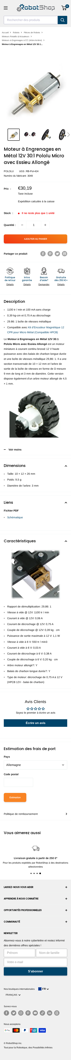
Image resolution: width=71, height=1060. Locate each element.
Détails (10, 284)
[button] (68, 134)
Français (12, 995)
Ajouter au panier (35, 239)
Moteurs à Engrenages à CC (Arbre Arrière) (22, 40)
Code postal (11, 774)
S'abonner (35, 971)
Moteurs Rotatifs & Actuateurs (15, 36)
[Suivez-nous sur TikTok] (42, 1013)
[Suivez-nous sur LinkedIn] (49, 1013)
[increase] (45, 225)
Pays (7, 756)
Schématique (15, 517)
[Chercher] (62, 20)
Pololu (9, 171)
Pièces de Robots (32, 32)
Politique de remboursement (21, 813)
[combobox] (31, 20)
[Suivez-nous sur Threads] (56, 1013)
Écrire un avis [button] (35, 723)
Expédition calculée (29, 201)
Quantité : (10, 224)
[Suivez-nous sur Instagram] (20, 1013)
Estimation (15, 797)
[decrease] (22, 225)
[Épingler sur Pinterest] (50, 253)
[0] (64, 8)
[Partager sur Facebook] (43, 253)
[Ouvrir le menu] (6, 7)
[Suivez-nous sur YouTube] (35, 1013)
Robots (16, 32)
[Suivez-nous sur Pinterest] (28, 1013)
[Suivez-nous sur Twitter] (13, 1013)
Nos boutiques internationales (19, 989)
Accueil (5, 32)
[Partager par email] (64, 253)
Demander (43, 284)
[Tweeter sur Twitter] (57, 253)
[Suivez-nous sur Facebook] (6, 1013)
